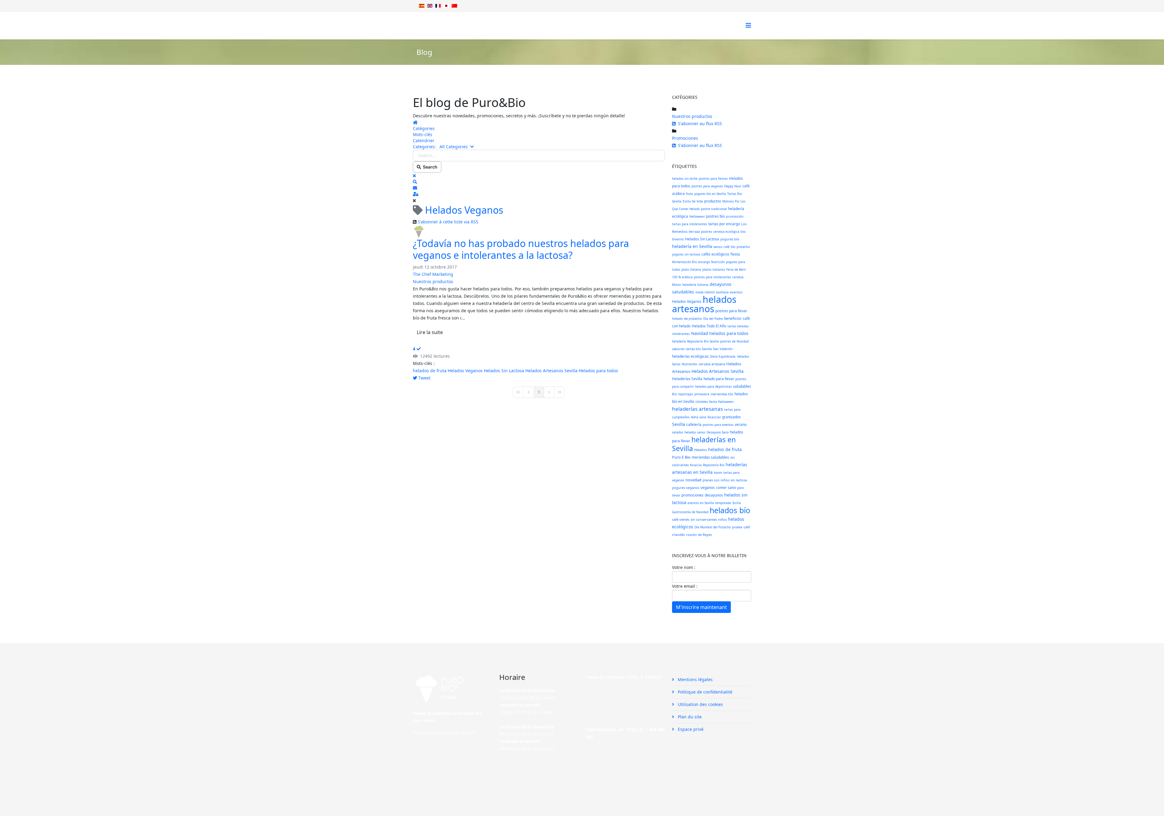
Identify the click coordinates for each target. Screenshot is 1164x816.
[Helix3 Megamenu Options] (748, 25)
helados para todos (728, 333)
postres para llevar (731, 310)
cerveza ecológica (726, 231)
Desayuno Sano (718, 432)
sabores (678, 348)
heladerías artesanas (697, 408)
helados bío (730, 510)
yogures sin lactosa (686, 254)
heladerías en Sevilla (704, 444)
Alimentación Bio (684, 262)
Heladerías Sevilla (687, 378)
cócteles (701, 401)
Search (429, 166)
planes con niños (716, 480)
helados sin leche (684, 178)
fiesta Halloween (721, 402)
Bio (674, 394)
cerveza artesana (712, 364)
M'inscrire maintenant (701, 607)
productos (712, 201)
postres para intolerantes (712, 277)
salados (677, 432)
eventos (736, 292)
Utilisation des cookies (700, 704)
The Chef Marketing (433, 274)
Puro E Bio (681, 457)
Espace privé (690, 729)
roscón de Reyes (699, 534)
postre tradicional (714, 209)
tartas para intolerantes (689, 224)
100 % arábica (682, 277)
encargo (704, 262)
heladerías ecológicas (690, 356)
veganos (708, 487)
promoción (735, 216)
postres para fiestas (713, 178)
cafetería (693, 424)
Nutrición (718, 262)
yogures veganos (685, 487)
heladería (679, 341)
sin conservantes (704, 519)
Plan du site (689, 717)
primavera (701, 394)
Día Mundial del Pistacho (712, 527)
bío (733, 247)
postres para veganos (707, 186)
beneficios (732, 318)
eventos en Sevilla (700, 503)
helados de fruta (430, 370)
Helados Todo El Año (709, 326)
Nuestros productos (433, 281)
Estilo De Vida (693, 201)
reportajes (685, 394)
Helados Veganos (465, 370)
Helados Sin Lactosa (504, 370)
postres (706, 231)
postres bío (715, 216)
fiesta (735, 254)
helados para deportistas (713, 386)
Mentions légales (695, 679)
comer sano (726, 487)
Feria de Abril (736, 269)
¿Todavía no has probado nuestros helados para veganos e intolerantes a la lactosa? (521, 249)
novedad (693, 480)
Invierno (678, 239)
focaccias (714, 417)
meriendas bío (722, 394)
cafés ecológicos (715, 254)
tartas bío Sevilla (699, 348)
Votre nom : (683, 567)
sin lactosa (739, 480)
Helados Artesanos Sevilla (551, 370)
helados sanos (694, 432)
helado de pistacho (687, 318)
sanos (717, 246)
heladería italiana (695, 285)
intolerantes (681, 334)
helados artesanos (704, 304)
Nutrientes (689, 364)
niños (722, 519)
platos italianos (713, 269)
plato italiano (691, 269)
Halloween (697, 216)
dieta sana (698, 417)
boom (718, 472)
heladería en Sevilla (692, 246)
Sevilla (678, 424)
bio (743, 231)
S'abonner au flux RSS (699, 123)
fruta (689, 194)
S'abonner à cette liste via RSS (448, 222)
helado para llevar (719, 378)
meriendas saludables (710, 457)
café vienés (680, 519)
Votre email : (684, 586)
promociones (692, 495)
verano (741, 424)
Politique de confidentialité (704, 692)
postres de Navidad (734, 341)
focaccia (696, 465)
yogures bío (729, 239)
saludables (742, 386)
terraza (694, 231)
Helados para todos (598, 370)
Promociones (685, 138)
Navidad (699, 333)
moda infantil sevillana (712, 292)
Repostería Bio (713, 465)
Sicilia (736, 503)
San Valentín (723, 348)
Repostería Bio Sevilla (703, 341)
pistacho (743, 246)
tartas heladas (738, 326)
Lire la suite (430, 332)
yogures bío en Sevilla (710, 194)
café (727, 247)
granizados (731, 417)
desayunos (714, 495)
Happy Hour (732, 186)
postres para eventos (718, 425)
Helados (700, 449)
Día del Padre (713, 318)
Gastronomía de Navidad (690, 512)
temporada (723, 503)
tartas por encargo (724, 223)
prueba (737, 527)
